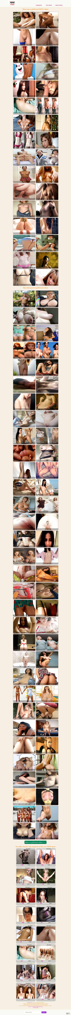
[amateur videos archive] (46, 959)
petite (43, 983)
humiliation (23, 925)
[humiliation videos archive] (25, 940)
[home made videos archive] (46, 902)
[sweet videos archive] (25, 998)
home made (43, 887)
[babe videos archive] (25, 902)
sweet (23, 983)
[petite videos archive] (46, 998)
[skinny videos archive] (25, 863)
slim (43, 868)
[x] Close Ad (68, 1013)
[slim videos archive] (46, 883)
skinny (23, 849)
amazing (43, 925)
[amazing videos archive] (46, 940)
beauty (43, 849)
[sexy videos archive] (25, 921)
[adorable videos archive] (25, 959)
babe (23, 887)
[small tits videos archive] (25, 979)
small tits (23, 964)
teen (23, 868)
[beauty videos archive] (46, 863)
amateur (43, 945)
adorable (23, 945)
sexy (23, 906)
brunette (43, 964)
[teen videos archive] (25, 883)
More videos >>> (35, 842)
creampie (43, 906)
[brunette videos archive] (46, 979)
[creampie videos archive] (46, 921)
